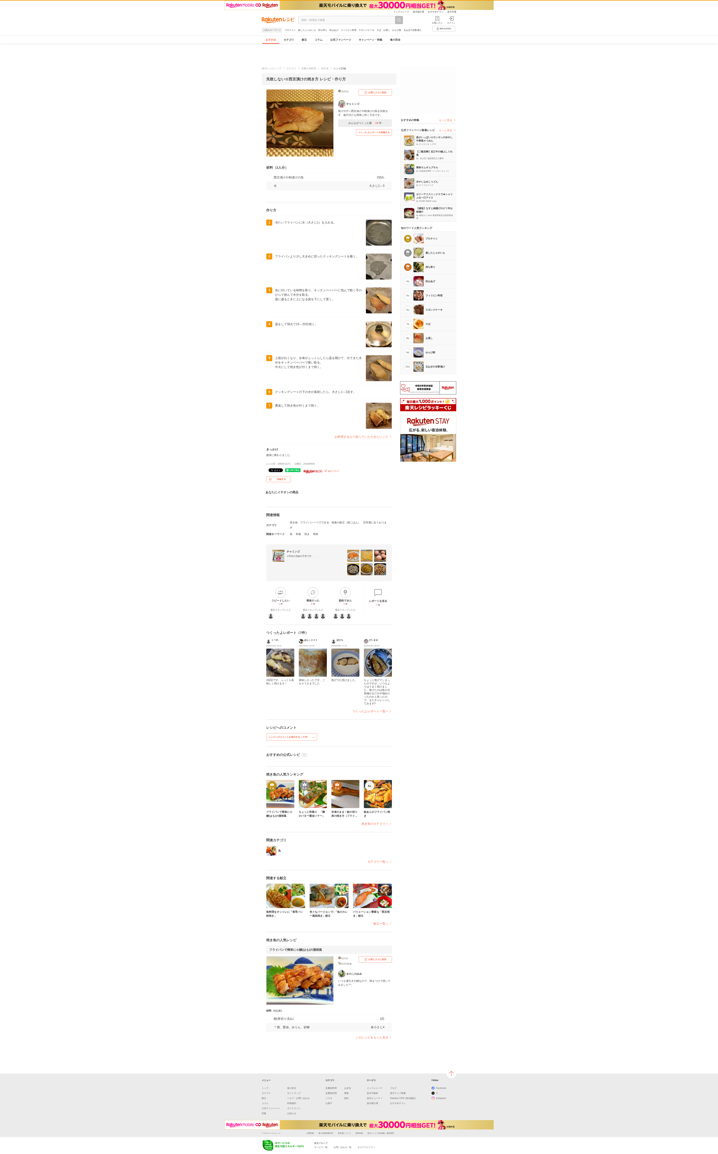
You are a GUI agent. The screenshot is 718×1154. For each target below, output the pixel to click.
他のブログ (333, 471)
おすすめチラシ (436, 11)
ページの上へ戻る (451, 1073)
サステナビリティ (366, 1147)
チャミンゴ (293, 551)
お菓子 (329, 1103)
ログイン (451, 23)
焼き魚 (325, 68)
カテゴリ (289, 39)
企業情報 (310, 1133)
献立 (304, 39)
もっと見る (445, 120)
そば (379, 30)
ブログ (393, 1088)
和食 (298, 534)
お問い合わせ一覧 (343, 1147)
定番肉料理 (331, 1088)
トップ (265, 1088)
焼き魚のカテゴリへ (374, 823)
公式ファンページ (340, 39)
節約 (346, 1098)
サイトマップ (294, 1093)
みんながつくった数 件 (365, 122)
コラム (319, 39)
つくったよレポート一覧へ (370, 711)
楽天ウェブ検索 (398, 1093)
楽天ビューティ (375, 1098)
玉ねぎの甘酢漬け (412, 30)
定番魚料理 (331, 1093)
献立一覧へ (380, 923)
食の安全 (395, 39)
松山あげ (333, 30)
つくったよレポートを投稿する (374, 132)
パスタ (329, 1098)
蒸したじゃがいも (307, 30)
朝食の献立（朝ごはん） (346, 522)
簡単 (315, 534)
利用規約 (291, 1103)
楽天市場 (451, 11)
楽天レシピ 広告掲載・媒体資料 (380, 1133)
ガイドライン (294, 1108)
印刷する (281, 479)
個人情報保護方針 (325, 1133)
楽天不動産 (372, 1093)
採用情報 (359, 1133)
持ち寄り (322, 30)
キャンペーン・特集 (370, 39)
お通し (386, 30)
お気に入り (437, 23)
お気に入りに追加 (377, 92)
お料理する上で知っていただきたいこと (361, 436)
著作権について (344, 1133)
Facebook (441, 1088)
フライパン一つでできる (314, 522)
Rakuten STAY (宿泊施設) (403, 1098)
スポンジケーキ (366, 30)
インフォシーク (401, 11)
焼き (307, 534)
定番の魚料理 (308, 68)
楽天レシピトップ (271, 68)
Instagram (441, 1098)
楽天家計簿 (418, 11)
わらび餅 (396, 30)
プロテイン (290, 30)
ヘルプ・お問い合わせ (298, 1098)
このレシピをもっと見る (371, 1037)
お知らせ (291, 1113)
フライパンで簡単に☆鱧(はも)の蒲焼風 (295, 949)
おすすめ (271, 39)
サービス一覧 (321, 1147)
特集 (264, 1113)
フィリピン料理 (348, 30)
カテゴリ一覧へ (377, 861)
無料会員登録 (445, 29)
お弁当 (347, 1088)
